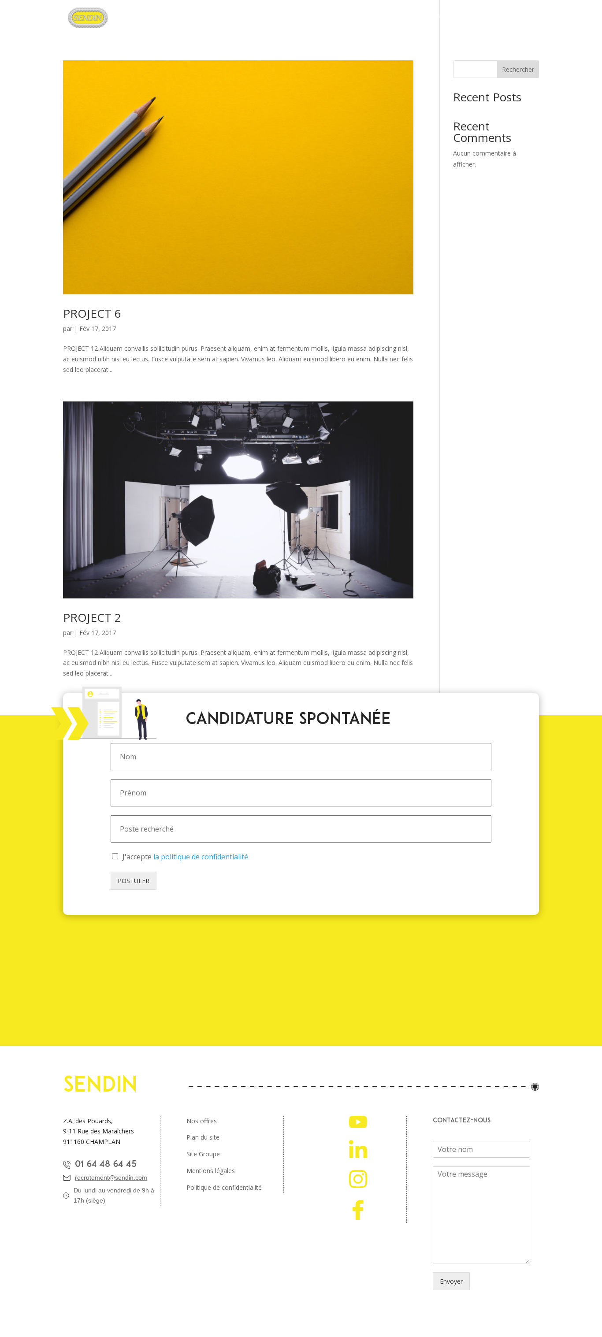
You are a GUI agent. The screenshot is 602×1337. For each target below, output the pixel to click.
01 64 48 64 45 (106, 1164)
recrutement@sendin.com (111, 1177)
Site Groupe (203, 1154)
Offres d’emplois (324, 18)
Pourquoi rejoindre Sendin (199, 18)
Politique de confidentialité (224, 1187)
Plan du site (202, 1137)
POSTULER (133, 880)
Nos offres (201, 1121)
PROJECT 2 (92, 617)
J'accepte (185, 857)
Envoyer (451, 1281)
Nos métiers (269, 18)
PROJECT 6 (92, 313)
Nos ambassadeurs (491, 18)
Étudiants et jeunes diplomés (405, 18)
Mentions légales (210, 1170)
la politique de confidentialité (200, 857)
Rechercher (518, 69)
